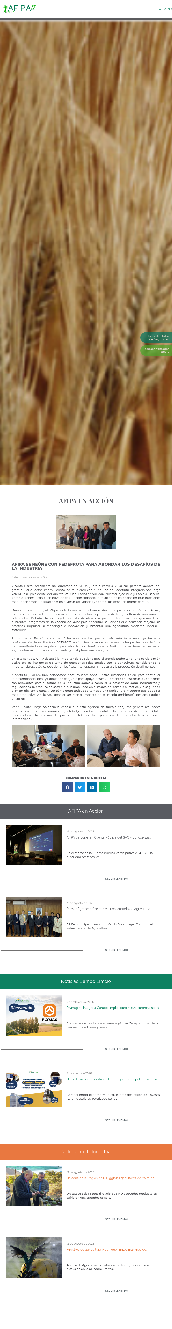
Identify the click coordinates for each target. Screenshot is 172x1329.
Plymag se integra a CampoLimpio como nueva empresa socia (113, 1008)
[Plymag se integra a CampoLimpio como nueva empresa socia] (34, 1015)
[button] (67, 787)
